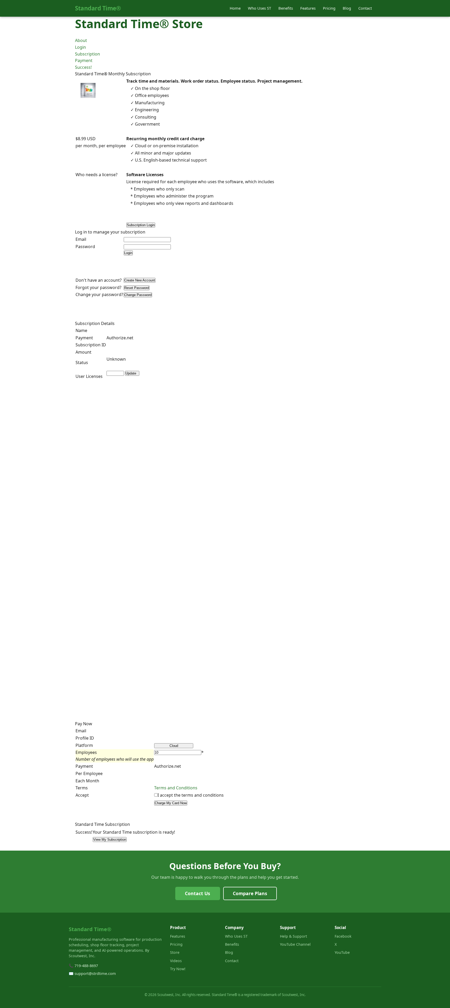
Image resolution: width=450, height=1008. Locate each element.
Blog (347, 8)
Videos (176, 960)
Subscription (87, 54)
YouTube (342, 952)
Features (308, 8)
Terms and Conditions (175, 788)
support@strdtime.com (95, 973)
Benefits (285, 8)
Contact (365, 8)
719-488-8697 (86, 965)
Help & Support (293, 936)
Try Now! (177, 968)
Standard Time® (98, 8)
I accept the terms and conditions (191, 795)
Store (174, 952)
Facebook (343, 936)
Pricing (329, 8)
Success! (83, 67)
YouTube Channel (295, 944)
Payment (83, 60)
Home (235, 8)
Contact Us (197, 893)
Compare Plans (250, 893)
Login (80, 47)
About (81, 40)
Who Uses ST (259, 8)
